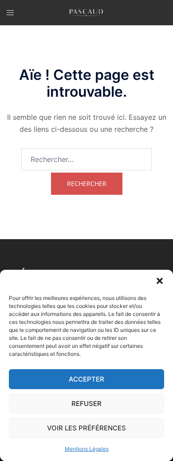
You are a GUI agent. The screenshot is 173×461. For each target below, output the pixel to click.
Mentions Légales (87, 448)
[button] (159, 280)
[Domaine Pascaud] (86, 12)
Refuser (86, 403)
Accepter (86, 379)
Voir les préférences (86, 428)
